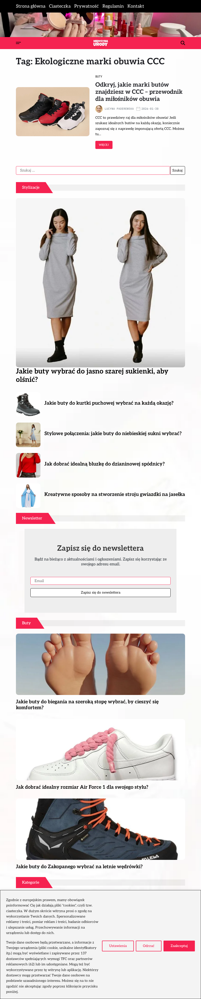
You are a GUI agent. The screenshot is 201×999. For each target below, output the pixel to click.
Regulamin (113, 6)
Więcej (104, 145)
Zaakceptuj (179, 946)
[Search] (183, 43)
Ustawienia (118, 946)
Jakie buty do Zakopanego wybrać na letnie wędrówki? (79, 867)
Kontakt (135, 6)
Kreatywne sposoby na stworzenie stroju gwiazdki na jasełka (114, 494)
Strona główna (30, 6)
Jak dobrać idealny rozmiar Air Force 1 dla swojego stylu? (82, 787)
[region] (100, 944)
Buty (98, 77)
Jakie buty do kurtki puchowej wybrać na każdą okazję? (109, 403)
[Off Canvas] (18, 43)
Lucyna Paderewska (119, 108)
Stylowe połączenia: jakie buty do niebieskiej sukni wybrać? (113, 434)
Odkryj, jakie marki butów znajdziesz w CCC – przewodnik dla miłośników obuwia (139, 92)
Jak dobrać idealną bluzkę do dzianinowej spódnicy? (104, 464)
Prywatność (86, 6)
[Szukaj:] (93, 170)
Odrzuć (148, 946)
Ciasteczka (60, 6)
